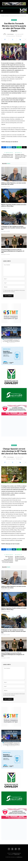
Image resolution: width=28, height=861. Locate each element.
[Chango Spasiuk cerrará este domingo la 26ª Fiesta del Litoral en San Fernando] (14, 474)
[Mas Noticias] (23, 11)
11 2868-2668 (16, 854)
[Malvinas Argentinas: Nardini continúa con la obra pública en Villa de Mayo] (14, 196)
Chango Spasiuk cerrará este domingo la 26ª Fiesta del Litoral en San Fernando (7, 156)
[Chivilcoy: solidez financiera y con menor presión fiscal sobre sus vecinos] (14, 174)
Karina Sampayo (10, 34)
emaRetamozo (19, 857)
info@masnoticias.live (16, 853)
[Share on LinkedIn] (20, 39)
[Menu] (2, 10)
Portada (2, 15)
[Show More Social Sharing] (25, 39)
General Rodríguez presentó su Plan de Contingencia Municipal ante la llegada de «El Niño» (12, 251)
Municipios (14, 445)
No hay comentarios (11, 36)
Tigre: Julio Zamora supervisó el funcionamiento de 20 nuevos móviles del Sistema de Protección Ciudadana (7, 559)
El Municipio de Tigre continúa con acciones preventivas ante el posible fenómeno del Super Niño (13, 228)
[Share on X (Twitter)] (12, 39)
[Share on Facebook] (5, 39)
